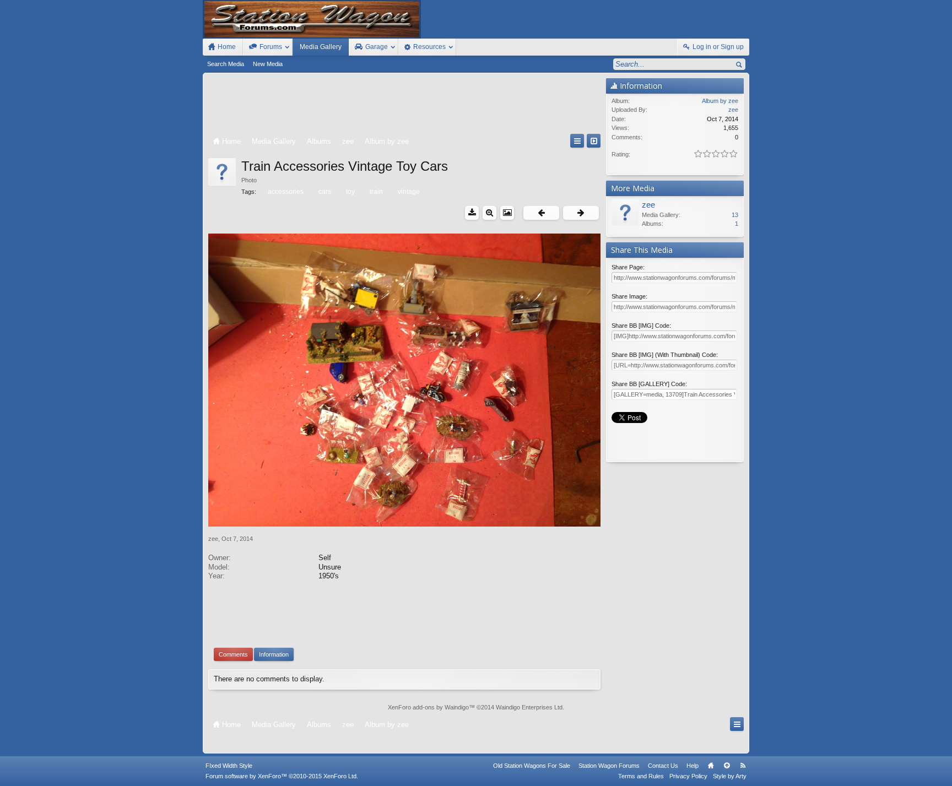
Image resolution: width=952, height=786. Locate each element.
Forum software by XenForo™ (281, 776)
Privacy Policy (688, 776)
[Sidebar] (594, 141)
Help (692, 765)
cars (324, 192)
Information (274, 654)
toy (350, 192)
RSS (743, 765)
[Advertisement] (404, 105)
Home (711, 765)
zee (213, 538)
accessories (286, 192)
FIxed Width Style (228, 765)
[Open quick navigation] (577, 141)
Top (727, 765)
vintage (409, 192)
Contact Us (663, 765)
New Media (268, 64)
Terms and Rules (641, 776)
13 (735, 215)
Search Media (225, 64)
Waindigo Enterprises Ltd (529, 707)
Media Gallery (321, 47)
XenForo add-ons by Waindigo (428, 707)
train (376, 192)
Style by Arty (730, 776)
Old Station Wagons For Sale (531, 765)
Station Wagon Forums (609, 765)
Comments (233, 654)
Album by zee (720, 100)
